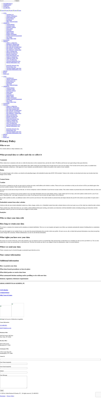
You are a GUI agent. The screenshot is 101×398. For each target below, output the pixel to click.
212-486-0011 (6, 7)
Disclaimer (2, 396)
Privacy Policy (10, 396)
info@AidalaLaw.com (5, 328)
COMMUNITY (7, 5)
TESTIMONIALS (7, 3)
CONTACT (6, 6)
